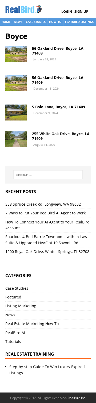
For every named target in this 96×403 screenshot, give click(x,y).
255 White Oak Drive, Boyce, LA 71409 (61, 136)
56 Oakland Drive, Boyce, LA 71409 (57, 51)
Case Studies (36, 22)
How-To (55, 22)
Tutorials (13, 341)
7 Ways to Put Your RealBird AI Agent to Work (45, 212)
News (18, 22)
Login (66, 11)
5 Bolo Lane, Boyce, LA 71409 (58, 106)
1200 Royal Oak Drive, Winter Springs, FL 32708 (47, 251)
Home (6, 22)
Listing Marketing (20, 305)
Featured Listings (79, 22)
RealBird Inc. (77, 398)
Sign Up (81, 11)
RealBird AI (15, 332)
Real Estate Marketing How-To (32, 323)
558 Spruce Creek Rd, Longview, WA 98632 (43, 204)
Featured (13, 297)
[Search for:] (48, 174)
